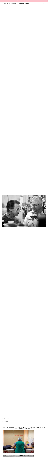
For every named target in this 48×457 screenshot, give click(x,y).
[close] (47, 0)
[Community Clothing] (24, 3)
